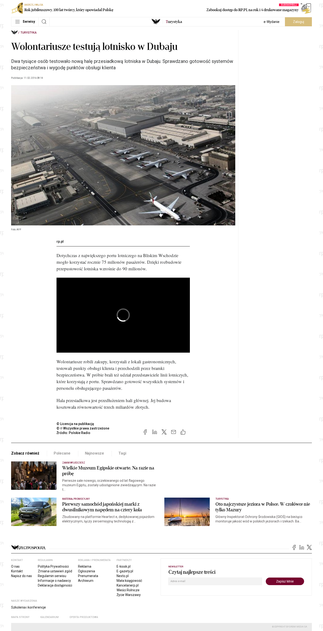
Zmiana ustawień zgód (55, 571)
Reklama (84, 566)
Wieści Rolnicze (128, 590)
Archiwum (85, 581)
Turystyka (29, 32)
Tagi (122, 453)
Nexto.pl (123, 576)
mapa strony (20, 617)
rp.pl (60, 241)
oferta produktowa (84, 617)
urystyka (174, 21)
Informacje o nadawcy (54, 581)
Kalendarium (49, 617)
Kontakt (17, 571)
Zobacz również (25, 453)
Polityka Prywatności (53, 566)
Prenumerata (88, 576)
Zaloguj (298, 22)
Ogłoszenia (86, 571)
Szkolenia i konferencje (28, 607)
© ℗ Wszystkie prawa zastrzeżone (83, 428)
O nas (15, 566)
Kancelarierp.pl (128, 585)
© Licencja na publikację (75, 424)
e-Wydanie (271, 22)
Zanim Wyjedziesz (73, 462)
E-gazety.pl (125, 571)
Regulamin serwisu (52, 576)
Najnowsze (94, 453)
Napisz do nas (21, 576)
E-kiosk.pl (124, 566)
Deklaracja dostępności (55, 585)
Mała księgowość (129, 581)
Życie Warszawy (129, 595)
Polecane (62, 453)
